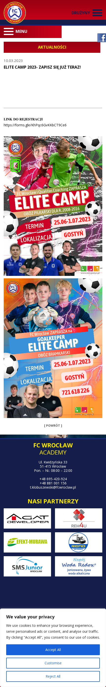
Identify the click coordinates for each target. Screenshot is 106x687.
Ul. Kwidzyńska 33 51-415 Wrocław (53, 464)
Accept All (53, 649)
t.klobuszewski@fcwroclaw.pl (53, 487)
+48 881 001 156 (53, 483)
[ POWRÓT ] (53, 425)
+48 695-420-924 (53, 479)
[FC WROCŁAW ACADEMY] (15, 13)
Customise (53, 663)
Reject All (53, 676)
